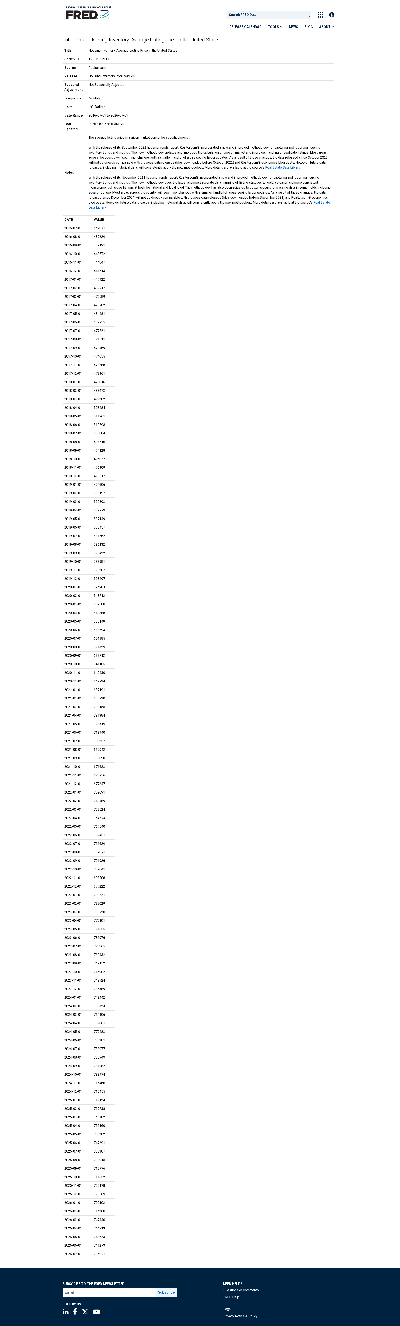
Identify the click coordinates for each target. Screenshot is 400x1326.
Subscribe (166, 1292)
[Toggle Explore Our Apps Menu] (320, 15)
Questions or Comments (241, 1290)
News (293, 27)
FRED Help (231, 1297)
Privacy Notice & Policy (240, 1316)
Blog (308, 27)
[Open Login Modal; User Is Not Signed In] (331, 15)
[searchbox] (266, 15)
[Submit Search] (308, 15)
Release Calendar (245, 27)
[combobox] (265, 15)
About (325, 27)
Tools (274, 27)
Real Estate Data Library (282, 168)
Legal (227, 1309)
